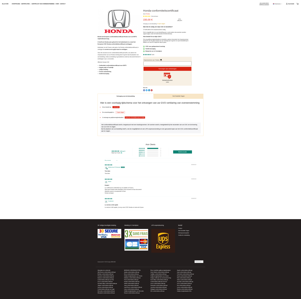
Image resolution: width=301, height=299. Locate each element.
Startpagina (16, 3)
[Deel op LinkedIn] (149, 90)
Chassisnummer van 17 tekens (160, 60)
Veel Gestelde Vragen (178, 96)
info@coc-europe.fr (264, 4)
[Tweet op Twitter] (147, 90)
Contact (63, 3)
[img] (108, 165)
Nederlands (198, 261)
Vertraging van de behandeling (125, 96)
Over (57, 3)
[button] (277, 4)
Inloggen (291, 3)
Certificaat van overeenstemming (43, 3)
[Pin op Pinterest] (152, 90)
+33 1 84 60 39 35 (264, 3)
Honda (148, 14)
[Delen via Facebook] (144, 90)
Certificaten (25, 3)
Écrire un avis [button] (182, 152)
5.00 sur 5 (122, 151)
